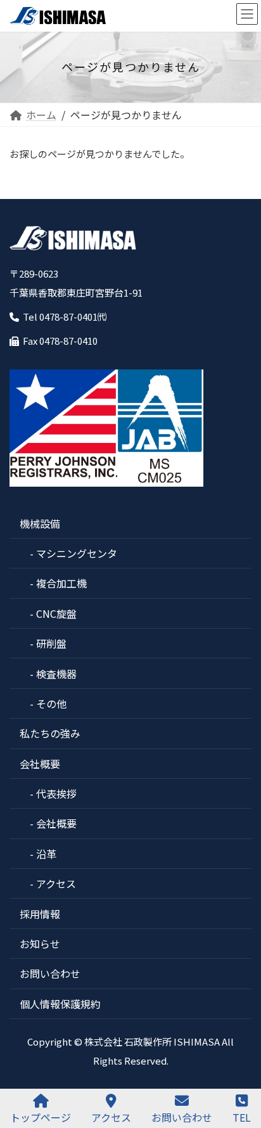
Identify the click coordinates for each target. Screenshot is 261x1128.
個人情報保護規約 (60, 1003)
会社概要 (40, 763)
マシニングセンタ (76, 553)
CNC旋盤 (56, 613)
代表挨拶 (56, 793)
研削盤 (51, 643)
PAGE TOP (241, 1070)
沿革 (46, 853)
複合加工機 (61, 583)
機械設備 (40, 523)
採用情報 (40, 913)
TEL (241, 1117)
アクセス (56, 883)
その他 (51, 703)
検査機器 (56, 673)
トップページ (40, 1117)
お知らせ (40, 943)
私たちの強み (50, 733)
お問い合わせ (50, 973)
